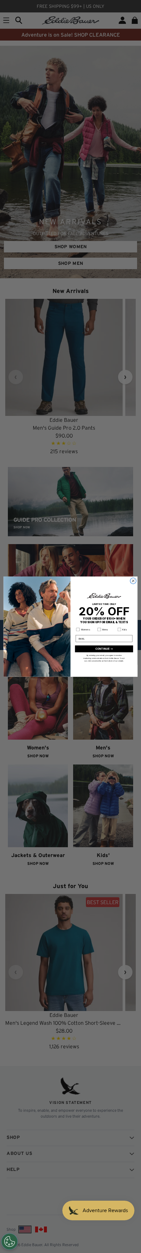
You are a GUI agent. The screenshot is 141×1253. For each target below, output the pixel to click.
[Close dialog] (133, 581)
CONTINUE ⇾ (104, 648)
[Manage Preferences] (9, 1241)
